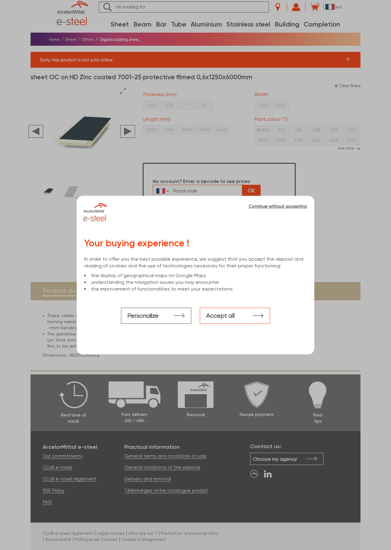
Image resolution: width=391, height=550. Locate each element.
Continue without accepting (278, 206)
